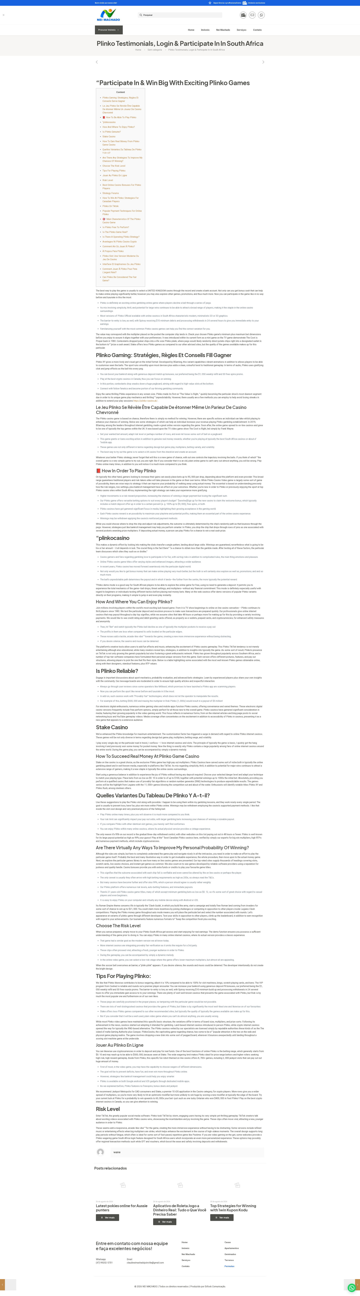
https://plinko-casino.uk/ (145, 400)
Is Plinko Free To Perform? (116, 227)
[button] (352, 1288)
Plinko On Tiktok (111, 206)
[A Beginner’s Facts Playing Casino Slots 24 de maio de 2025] (8, 1284)
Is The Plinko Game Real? (115, 232)
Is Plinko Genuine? (112, 131)
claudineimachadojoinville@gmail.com (145, 1262)
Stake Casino (109, 136)
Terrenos (229, 1260)
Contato (186, 1266)
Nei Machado (188, 1254)
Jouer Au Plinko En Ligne (115, 175)
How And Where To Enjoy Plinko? (119, 127)
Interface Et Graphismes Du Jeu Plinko (121, 264)
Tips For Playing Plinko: (114, 170)
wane (117, 1152)
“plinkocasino (109, 122)
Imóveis (185, 1248)
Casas (228, 1242)
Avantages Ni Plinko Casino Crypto (120, 241)
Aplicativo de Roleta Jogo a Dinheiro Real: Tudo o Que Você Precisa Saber (179, 1209)
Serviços (186, 1260)
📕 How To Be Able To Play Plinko (119, 117)
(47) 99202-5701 (104, 1262)
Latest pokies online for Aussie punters (122, 1207)
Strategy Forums (111, 193)
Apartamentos (232, 1248)
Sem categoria (155, 49)
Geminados (230, 1254)
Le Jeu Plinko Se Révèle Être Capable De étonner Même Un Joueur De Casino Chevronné (122, 109)
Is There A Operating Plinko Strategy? (121, 237)
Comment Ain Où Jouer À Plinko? (119, 246)
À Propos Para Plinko (113, 251)
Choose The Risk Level (114, 166)
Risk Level (108, 180)
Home (138, 49)
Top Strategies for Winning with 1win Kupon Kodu (233, 1207)
